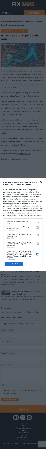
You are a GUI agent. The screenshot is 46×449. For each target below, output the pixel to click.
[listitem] (23, 222)
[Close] (42, 183)
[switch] (37, 227)
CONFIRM (14, 264)
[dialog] (23, 224)
